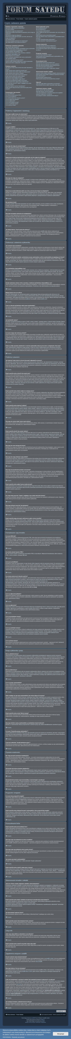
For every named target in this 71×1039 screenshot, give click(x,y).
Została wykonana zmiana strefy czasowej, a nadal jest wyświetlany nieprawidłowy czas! (18, 53)
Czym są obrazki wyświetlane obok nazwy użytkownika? (18, 57)
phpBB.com (43, 299)
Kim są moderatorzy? (41, 29)
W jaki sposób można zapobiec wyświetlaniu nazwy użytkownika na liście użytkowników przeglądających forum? (20, 49)
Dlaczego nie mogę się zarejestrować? (14, 30)
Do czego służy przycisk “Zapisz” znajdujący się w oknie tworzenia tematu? (18, 84)
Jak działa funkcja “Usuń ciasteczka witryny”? (16, 42)
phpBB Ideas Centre (27, 971)
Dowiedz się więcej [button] (18, 1037)
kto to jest (19, 984)
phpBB (32, 1017)
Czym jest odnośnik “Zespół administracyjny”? (46, 40)
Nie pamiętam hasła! (10, 39)
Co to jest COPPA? (10, 29)
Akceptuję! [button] (60, 1034)
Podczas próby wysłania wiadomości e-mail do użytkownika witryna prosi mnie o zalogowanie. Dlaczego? (19, 62)
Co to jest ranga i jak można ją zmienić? (14, 60)
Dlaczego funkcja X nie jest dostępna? (44, 91)
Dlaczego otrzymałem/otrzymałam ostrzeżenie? (16, 80)
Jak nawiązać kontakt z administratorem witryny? (47, 95)
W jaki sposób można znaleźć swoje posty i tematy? (47, 68)
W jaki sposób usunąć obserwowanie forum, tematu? (48, 78)
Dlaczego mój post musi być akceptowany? (15, 86)
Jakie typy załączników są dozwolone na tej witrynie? (48, 83)
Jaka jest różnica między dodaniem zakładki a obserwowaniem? (50, 73)
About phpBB (39, 961)
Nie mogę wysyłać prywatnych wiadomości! (46, 45)
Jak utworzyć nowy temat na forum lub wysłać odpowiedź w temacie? (19, 68)
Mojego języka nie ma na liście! (13, 55)
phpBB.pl (27, 299)
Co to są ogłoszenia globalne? (12, 99)
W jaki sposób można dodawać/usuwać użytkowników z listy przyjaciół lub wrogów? (49, 57)
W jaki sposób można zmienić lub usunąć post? (16, 70)
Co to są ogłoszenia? (10, 100)
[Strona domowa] (35, 9)
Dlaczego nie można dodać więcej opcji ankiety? (16, 74)
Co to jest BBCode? (10, 93)
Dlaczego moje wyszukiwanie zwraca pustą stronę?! (48, 65)
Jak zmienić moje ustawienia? (12, 47)
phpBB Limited (50, 958)
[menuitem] (7, 16)
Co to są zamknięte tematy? (12, 103)
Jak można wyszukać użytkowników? (44, 66)
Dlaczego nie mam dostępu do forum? (14, 77)
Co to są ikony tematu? (11, 105)
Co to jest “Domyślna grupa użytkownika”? (45, 39)
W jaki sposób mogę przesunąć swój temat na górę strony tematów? (19, 88)
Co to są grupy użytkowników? (43, 30)
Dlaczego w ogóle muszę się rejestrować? (15, 28)
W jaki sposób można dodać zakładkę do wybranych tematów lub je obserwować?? (50, 75)
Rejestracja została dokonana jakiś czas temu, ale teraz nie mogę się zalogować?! (19, 37)
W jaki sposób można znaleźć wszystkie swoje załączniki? (49, 85)
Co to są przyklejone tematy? (12, 102)
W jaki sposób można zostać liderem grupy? (46, 35)
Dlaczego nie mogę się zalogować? (13, 35)
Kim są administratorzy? (41, 28)
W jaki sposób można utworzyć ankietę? (15, 73)
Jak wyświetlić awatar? (11, 58)
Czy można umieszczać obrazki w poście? (15, 98)
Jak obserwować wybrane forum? (43, 77)
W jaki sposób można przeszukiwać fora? (45, 62)
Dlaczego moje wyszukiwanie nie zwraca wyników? (47, 64)
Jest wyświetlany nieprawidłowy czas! (14, 51)
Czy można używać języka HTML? (13, 95)
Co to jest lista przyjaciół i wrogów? (44, 54)
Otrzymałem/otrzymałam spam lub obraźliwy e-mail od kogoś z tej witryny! (50, 49)
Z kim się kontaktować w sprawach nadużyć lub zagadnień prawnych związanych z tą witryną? (49, 93)
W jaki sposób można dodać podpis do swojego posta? (18, 71)
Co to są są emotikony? (11, 96)
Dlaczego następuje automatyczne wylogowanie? (17, 40)
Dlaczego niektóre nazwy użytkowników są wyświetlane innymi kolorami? (50, 37)
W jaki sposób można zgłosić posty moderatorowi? (17, 81)
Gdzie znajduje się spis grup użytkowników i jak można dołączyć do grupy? (50, 33)
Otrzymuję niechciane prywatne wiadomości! (46, 47)
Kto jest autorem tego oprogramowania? (45, 89)
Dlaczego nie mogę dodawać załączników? (15, 78)
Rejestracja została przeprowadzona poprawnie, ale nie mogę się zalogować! (20, 33)
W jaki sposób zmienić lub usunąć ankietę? (15, 76)
